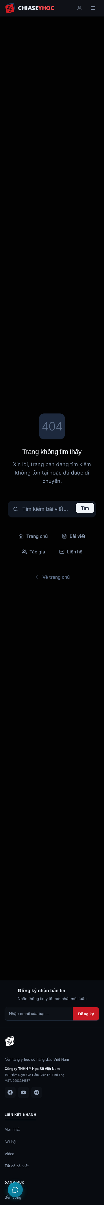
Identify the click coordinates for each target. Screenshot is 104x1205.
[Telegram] (36, 1092)
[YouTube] (23, 1092)
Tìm (85, 508)
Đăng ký (86, 1014)
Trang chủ (37, 536)
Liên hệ (74, 552)
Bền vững (13, 1197)
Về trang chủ (56, 577)
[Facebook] (10, 1092)
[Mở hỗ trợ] (15, 1189)
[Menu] (93, 8)
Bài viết (78, 536)
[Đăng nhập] (79, 8)
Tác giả (37, 552)
